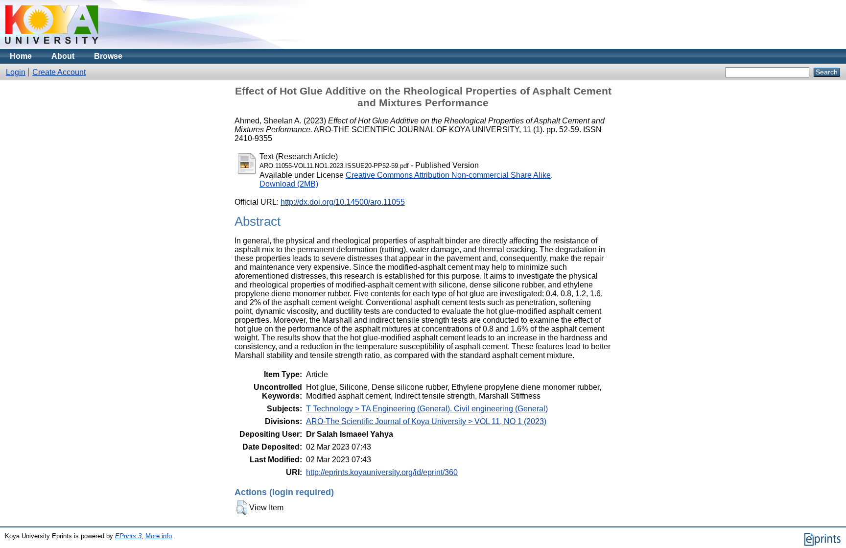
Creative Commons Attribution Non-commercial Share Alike (448, 175)
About (62, 56)
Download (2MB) (288, 184)
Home (21, 56)
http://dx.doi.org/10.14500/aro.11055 (343, 202)
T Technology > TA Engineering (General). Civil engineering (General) (427, 409)
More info (158, 536)
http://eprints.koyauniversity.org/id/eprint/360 (382, 472)
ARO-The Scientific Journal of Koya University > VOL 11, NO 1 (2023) (426, 421)
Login (15, 72)
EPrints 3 (128, 536)
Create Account (59, 72)
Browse (108, 56)
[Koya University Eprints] (51, 46)
